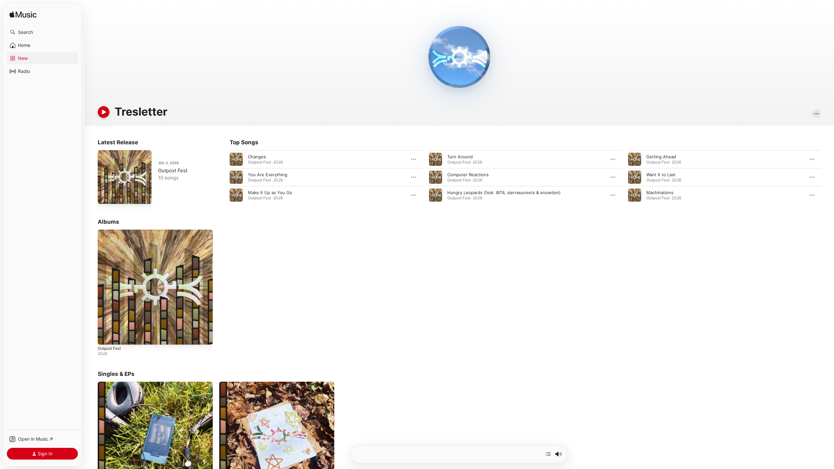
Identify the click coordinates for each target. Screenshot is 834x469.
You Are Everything (267, 174)
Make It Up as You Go (270, 192)
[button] (42, 32)
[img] (22, 15)
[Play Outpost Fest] (106, 196)
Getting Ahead (661, 156)
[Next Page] (827, 177)
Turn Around (460, 156)
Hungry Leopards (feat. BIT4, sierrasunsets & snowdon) (504, 192)
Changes (257, 156)
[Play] (103, 112)
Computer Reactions (468, 174)
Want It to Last (661, 174)
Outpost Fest (172, 170)
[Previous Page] (223, 177)
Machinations (659, 192)
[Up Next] (548, 454)
